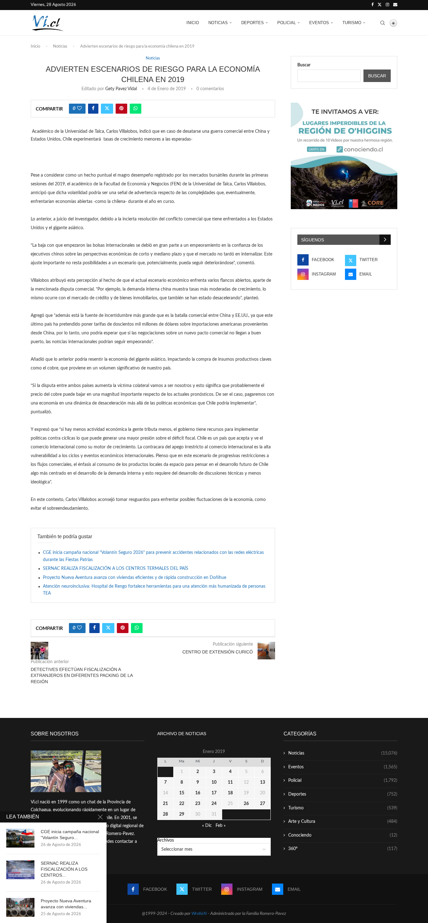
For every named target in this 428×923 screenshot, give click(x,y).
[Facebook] (372, 5)
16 (197, 793)
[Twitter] (380, 5)
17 (214, 793)
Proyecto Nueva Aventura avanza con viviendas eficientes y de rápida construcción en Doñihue (134, 577)
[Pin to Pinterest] (121, 109)
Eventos (319, 22)
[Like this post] (79, 109)
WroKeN (199, 913)
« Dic (207, 825)
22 (181, 804)
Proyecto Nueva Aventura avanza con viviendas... (66, 903)
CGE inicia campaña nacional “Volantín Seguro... (70, 834)
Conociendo (342, 835)
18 (230, 793)
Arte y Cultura (342, 821)
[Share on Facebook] (93, 109)
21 (165, 804)
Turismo (351, 22)
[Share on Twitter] (107, 109)
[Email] (395, 5)
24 (214, 804)
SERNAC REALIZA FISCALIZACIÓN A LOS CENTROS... (64, 869)
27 (262, 804)
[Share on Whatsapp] (135, 109)
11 (230, 782)
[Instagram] (387, 5)
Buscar (304, 65)
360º (342, 849)
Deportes (252, 22)
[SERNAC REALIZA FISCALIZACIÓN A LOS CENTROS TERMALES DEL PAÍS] (20, 869)
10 (214, 782)
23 (197, 804)
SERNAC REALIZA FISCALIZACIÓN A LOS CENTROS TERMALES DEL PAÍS (115, 568)
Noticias (218, 22)
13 (262, 782)
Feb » (221, 825)
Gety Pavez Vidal (121, 89)
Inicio (192, 22)
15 (181, 793)
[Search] (382, 22)
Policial (286, 22)
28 (165, 814)
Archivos (165, 840)
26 (246, 804)
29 (181, 814)
